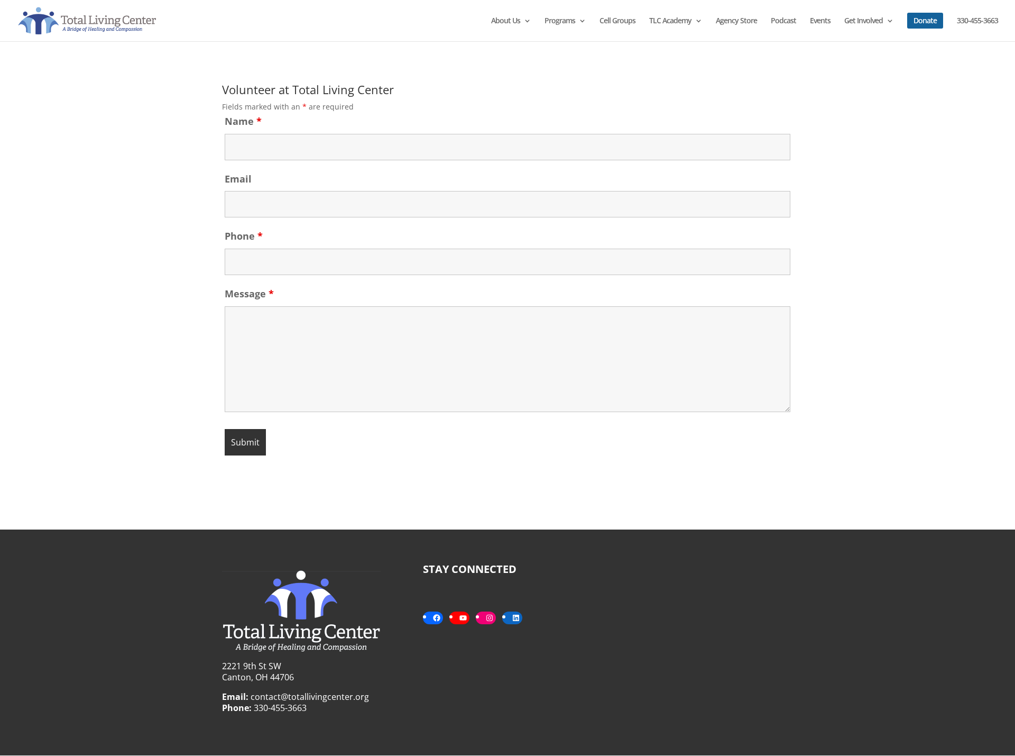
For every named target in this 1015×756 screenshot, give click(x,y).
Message (249, 293)
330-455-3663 (977, 21)
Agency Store (736, 21)
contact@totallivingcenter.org (310, 697)
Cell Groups (617, 21)
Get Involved (863, 21)
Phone (244, 236)
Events (820, 21)
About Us (505, 21)
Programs (560, 21)
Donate (925, 20)
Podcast (783, 21)
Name (243, 121)
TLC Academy (670, 21)
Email (238, 178)
